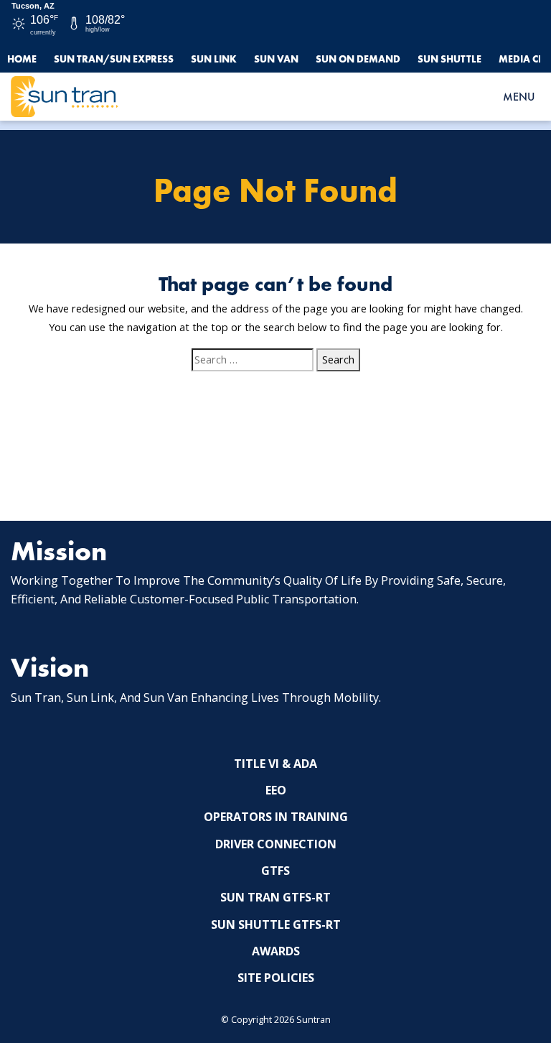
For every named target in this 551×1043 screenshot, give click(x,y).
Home (22, 58)
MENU (518, 96)
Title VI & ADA (275, 763)
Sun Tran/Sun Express (114, 58)
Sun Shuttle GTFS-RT (276, 924)
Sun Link (214, 58)
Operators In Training (276, 817)
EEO (275, 790)
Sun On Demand (358, 58)
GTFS (275, 871)
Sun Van (276, 58)
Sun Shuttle (449, 58)
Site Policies (275, 978)
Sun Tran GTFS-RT (275, 897)
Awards (276, 951)
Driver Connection (275, 844)
